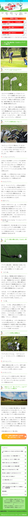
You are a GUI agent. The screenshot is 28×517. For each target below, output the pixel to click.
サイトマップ (4, 494)
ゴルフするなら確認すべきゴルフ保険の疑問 (10, 466)
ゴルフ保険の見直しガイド (7, 479)
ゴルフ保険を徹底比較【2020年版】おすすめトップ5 (14, 436)
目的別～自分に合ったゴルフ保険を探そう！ (10, 462)
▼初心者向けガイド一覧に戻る (9, 431)
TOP (2, 13)
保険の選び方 (21, 13)
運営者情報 (4, 491)
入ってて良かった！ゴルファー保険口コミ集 (10, 459)
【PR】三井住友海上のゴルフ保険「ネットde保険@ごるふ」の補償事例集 (12, 487)
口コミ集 (16, 13)
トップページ (4, 447)
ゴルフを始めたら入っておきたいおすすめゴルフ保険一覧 (13, 452)
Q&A (25, 13)
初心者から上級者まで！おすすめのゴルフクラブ (11, 473)
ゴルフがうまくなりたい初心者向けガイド (10, 483)
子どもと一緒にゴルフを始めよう (8, 476)
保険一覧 (7, 13)
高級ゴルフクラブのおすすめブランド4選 (10, 469)
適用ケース (11, 13)
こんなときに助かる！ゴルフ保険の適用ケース (11, 455)
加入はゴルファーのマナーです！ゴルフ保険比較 (14, 514)
